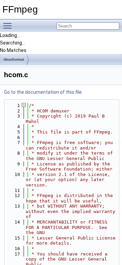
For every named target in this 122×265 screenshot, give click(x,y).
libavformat (14, 59)
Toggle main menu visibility (9, 25)
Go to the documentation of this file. (43, 92)
